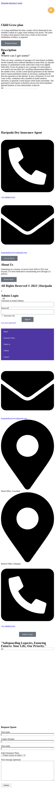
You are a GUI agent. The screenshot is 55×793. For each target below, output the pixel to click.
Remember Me (9, 316)
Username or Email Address (12, 301)
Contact (6, 357)
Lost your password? (8, 323)
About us (7, 344)
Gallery (6, 351)
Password (5, 308)
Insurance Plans (9, 338)
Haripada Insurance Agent (11, 3)
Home (6, 332)
